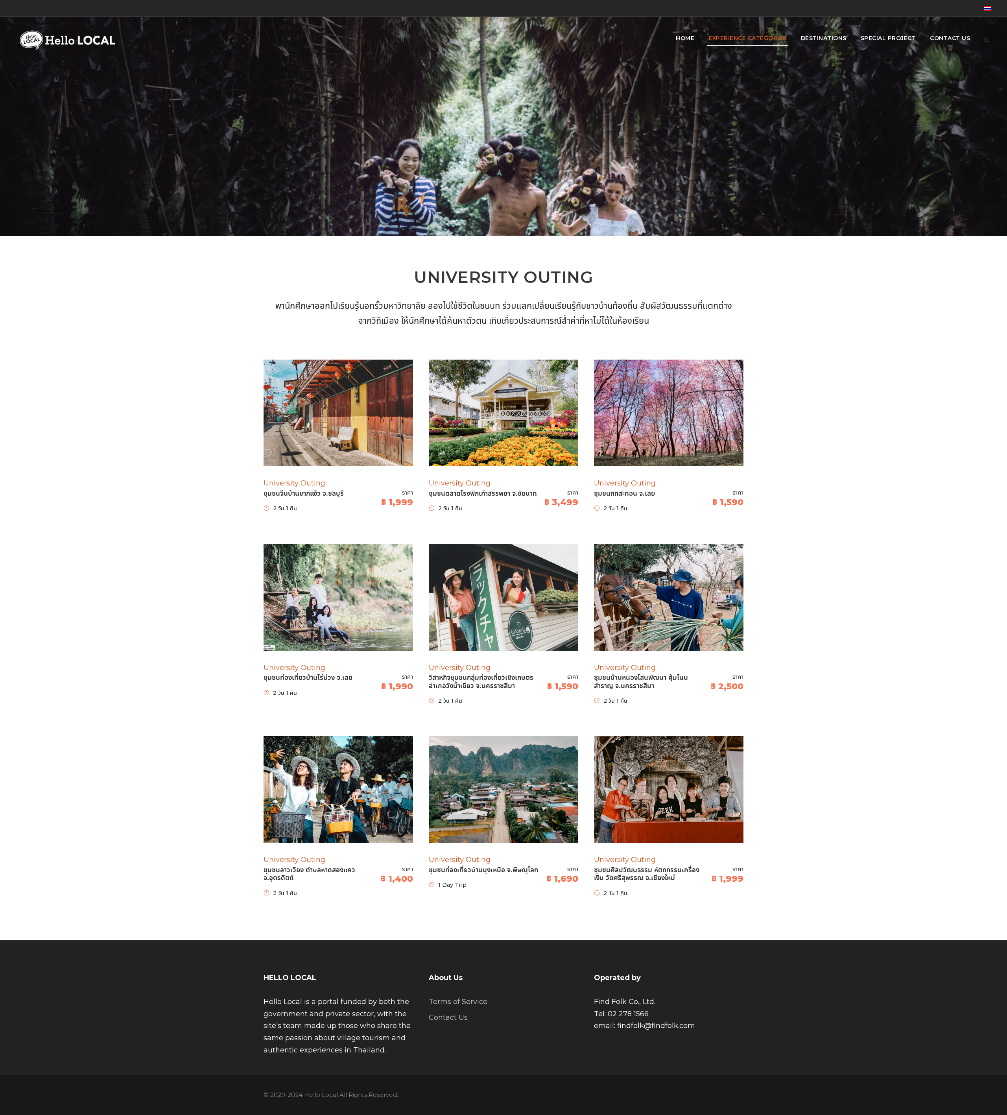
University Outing (294, 483)
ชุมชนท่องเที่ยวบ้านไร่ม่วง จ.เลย (308, 677)
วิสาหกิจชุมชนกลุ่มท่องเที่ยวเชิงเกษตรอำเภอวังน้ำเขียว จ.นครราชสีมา (481, 681)
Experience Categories (747, 38)
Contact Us (950, 38)
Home (685, 38)
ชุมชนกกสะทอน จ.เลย (624, 493)
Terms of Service (458, 1001)
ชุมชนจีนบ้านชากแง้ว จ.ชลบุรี (304, 493)
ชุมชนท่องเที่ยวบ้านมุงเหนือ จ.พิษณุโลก (483, 870)
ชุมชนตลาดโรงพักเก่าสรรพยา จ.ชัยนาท (483, 493)
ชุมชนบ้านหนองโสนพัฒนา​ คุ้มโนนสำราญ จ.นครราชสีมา (641, 681)
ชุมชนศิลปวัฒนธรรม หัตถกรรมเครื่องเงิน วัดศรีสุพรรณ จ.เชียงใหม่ (646, 874)
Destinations (824, 38)
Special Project (888, 38)
